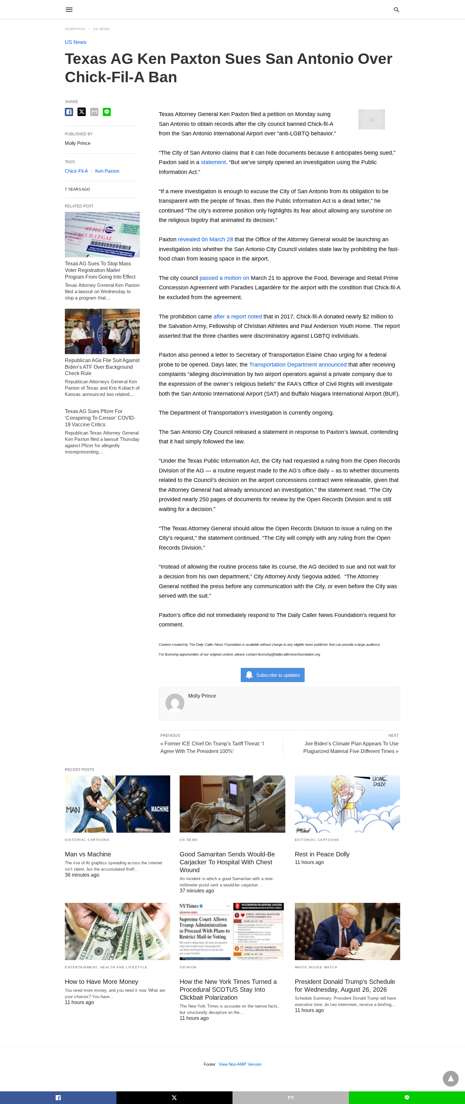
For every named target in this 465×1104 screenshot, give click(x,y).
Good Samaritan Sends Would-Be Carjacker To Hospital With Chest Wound (227, 862)
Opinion (188, 967)
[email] (290, 1097)
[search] (396, 9)
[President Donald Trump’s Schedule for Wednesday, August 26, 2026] (347, 931)
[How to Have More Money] (117, 931)
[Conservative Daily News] (232, 9)
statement (213, 162)
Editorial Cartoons (87, 840)
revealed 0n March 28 (205, 239)
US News (101, 29)
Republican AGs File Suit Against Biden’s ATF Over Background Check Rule (102, 367)
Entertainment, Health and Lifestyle (106, 967)
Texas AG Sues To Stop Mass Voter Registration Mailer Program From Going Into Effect (100, 270)
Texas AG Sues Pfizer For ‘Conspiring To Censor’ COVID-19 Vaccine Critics (100, 418)
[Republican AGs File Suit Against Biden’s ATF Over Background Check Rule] (102, 331)
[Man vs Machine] (117, 804)
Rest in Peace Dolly (322, 854)
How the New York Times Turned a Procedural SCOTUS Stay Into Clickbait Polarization (228, 989)
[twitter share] (82, 112)
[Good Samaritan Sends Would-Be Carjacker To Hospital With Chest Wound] (232, 804)
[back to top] (451, 1079)
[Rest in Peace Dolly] (347, 804)
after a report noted (238, 316)
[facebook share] (69, 112)
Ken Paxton (107, 171)
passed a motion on (224, 278)
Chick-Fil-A (76, 171)
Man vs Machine (88, 854)
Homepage (75, 29)
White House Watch (316, 967)
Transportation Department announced (298, 364)
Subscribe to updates (278, 675)
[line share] (107, 112)
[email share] (94, 112)
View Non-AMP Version (240, 1064)
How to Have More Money (101, 981)
